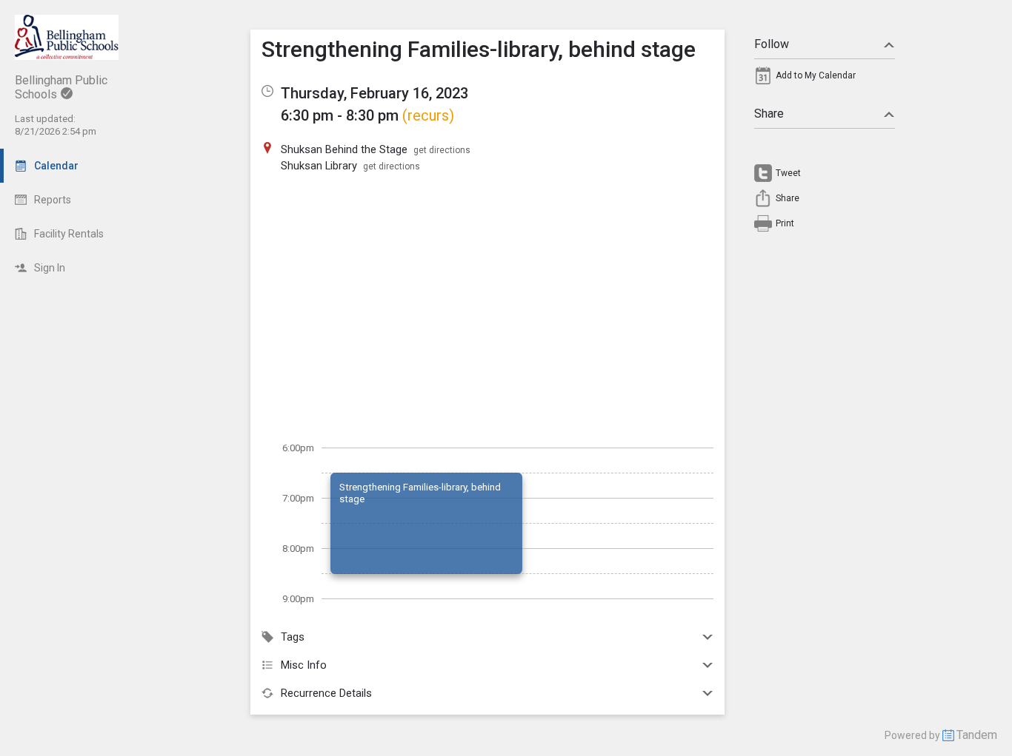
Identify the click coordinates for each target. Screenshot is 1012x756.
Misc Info (304, 665)
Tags (292, 637)
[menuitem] (824, 79)
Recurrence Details (326, 693)
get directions (441, 150)
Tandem (976, 735)
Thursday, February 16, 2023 (374, 93)
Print (785, 223)
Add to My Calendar (816, 75)
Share (769, 114)
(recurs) (428, 115)
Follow (771, 44)
